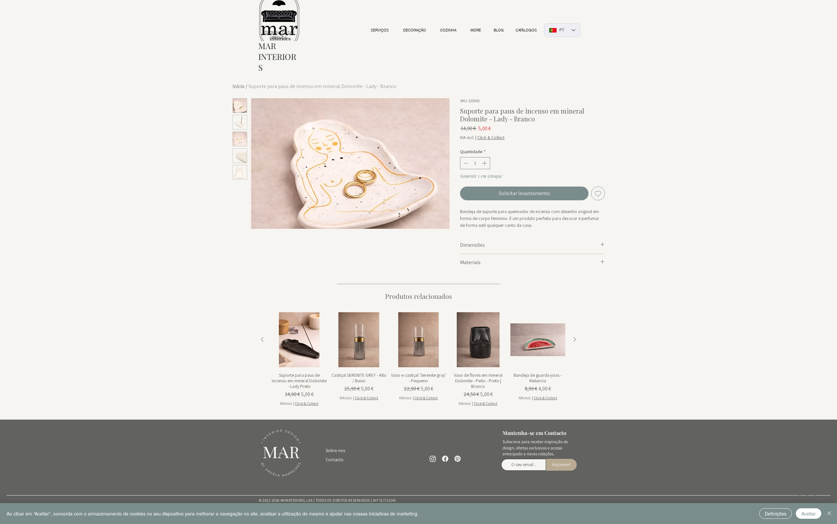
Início (238, 86)
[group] (418, 359)
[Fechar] (829, 513)
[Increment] (485, 163)
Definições (775, 513)
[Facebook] (445, 459)
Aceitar (808, 513)
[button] (380, 30)
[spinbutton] (475, 163)
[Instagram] (433, 459)
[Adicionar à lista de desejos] (598, 193)
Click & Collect (490, 137)
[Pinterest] (457, 459)
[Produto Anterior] (262, 339)
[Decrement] (465, 163)
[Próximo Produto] (575, 339)
